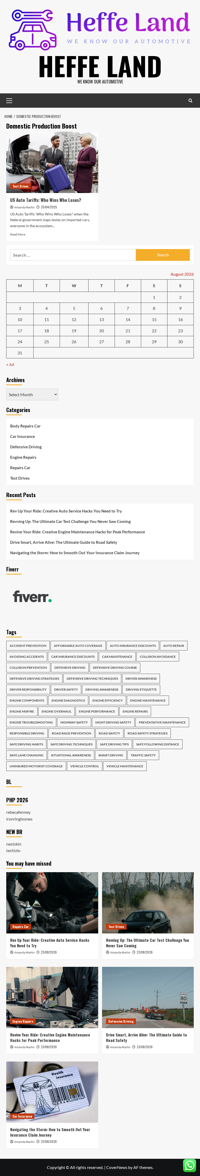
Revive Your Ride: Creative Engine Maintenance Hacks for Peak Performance (77, 531)
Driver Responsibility (28, 689)
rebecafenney (18, 812)
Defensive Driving (26, 446)
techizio (13, 850)
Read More (17, 234)
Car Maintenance (117, 657)
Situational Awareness (71, 755)
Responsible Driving (27, 733)
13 (101, 319)
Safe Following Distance (157, 744)
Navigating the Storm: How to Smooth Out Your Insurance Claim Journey (75, 552)
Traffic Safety (143, 755)
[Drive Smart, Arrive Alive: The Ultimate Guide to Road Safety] (148, 997)
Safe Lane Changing (26, 755)
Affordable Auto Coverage (78, 646)
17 (19, 330)
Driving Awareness (101, 689)
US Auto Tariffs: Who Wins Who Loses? (45, 200)
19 (74, 330)
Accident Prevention (28, 646)
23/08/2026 (49, 952)
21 (128, 330)
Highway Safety (74, 722)
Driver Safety (66, 689)
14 (128, 319)
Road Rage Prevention (71, 733)
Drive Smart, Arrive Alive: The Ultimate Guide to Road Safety (63, 542)
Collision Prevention (28, 668)
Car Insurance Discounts (73, 657)
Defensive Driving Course (115, 668)
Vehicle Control (84, 766)
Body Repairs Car (25, 426)
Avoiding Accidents (27, 657)
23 (180, 330)
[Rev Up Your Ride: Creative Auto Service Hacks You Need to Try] (52, 902)
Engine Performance (97, 711)
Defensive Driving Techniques (92, 678)
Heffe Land (100, 65)
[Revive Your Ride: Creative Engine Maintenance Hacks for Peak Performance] (52, 997)
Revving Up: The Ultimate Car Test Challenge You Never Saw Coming (70, 521)
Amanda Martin (24, 207)
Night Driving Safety (113, 722)
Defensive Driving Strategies (34, 678)
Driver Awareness (141, 678)
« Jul (10, 364)
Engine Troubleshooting (31, 722)
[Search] (190, 100)
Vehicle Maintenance (125, 766)
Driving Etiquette (141, 689)
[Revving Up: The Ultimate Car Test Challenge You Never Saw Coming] (148, 902)
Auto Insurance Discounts (133, 646)
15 (154, 319)
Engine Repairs (23, 457)
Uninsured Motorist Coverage (36, 766)
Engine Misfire (22, 711)
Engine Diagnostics (68, 700)
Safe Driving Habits (26, 744)
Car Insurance (22, 436)
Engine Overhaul (56, 711)
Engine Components (27, 700)
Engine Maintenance (148, 700)
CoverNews (116, 1167)
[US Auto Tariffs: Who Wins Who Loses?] (52, 162)
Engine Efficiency (107, 700)
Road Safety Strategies (147, 733)
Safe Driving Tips (114, 744)
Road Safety (109, 733)
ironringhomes (19, 818)
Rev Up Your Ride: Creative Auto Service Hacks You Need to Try (66, 511)
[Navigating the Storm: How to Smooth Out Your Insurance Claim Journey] (52, 1092)
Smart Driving (110, 755)
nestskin (13, 843)
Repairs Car (20, 467)
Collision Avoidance (158, 657)
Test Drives (20, 186)
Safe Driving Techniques (71, 744)
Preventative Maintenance (162, 722)
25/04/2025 (49, 207)
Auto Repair (173, 646)
